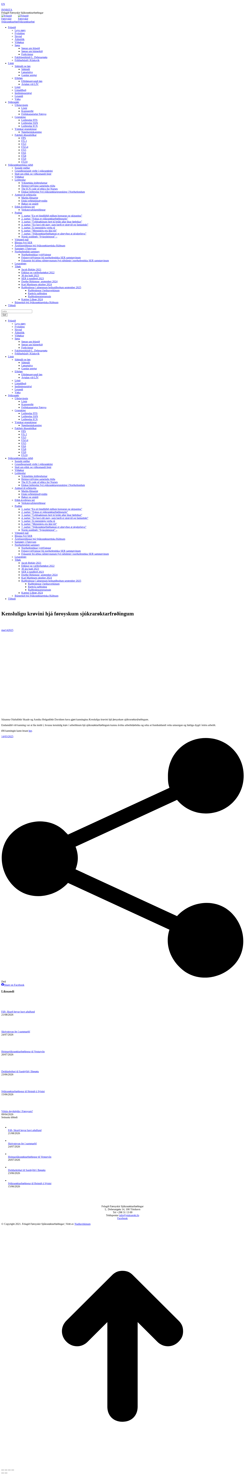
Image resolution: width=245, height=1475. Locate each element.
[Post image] (10, 1008)
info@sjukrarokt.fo (129, 1215)
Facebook (122, 1218)
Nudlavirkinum (82, 1224)
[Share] (6, 1470)
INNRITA (6, 9)
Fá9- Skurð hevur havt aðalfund (18, 1011)
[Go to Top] (122, 1466)
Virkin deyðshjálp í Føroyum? (17, 1111)
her (30, 730)
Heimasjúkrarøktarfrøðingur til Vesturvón (23, 1051)
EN (3, 4)
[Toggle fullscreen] (9, 1470)
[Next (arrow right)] (6, 1473)
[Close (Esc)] (2, 1470)
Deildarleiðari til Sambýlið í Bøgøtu (20, 1071)
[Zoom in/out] (12, 1470)
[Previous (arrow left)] (2, 1473)
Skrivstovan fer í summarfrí (15, 1031)
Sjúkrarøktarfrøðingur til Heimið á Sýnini (23, 1091)
